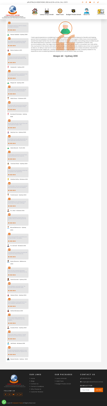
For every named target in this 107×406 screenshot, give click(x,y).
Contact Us (34, 384)
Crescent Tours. (17, 403)
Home (33, 378)
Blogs (32, 381)
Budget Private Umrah (63, 384)
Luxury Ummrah (61, 378)
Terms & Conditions (37, 386)
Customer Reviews (37, 392)
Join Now (99, 390)
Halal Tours (60, 381)
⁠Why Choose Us (36, 389)
